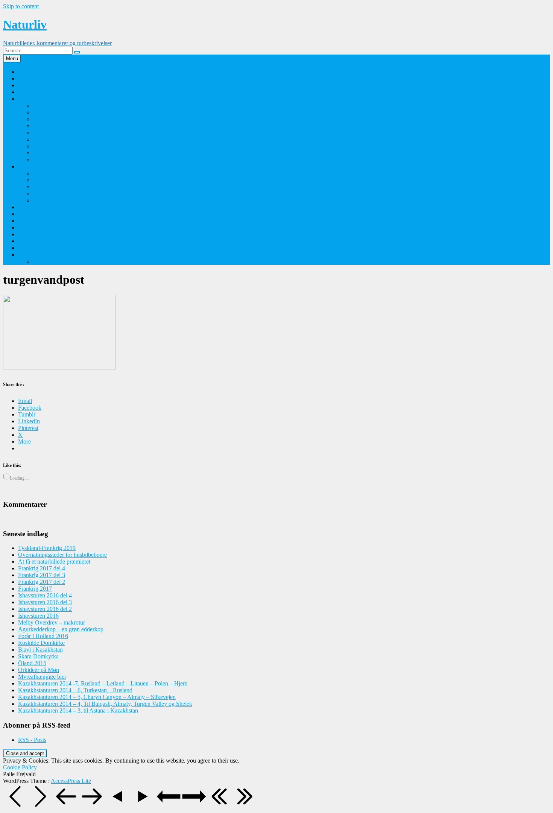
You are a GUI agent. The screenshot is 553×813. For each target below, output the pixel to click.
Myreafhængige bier (42, 676)
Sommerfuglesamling (43, 99)
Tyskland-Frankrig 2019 (62, 261)
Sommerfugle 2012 (56, 132)
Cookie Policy (20, 767)
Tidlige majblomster (56, 180)
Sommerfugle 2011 (55, 139)
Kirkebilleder (33, 234)
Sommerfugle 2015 (56, 112)
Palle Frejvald (34, 71)
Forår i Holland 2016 (43, 636)
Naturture (29, 227)
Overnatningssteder (41, 207)
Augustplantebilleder (57, 187)
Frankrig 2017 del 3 (41, 575)
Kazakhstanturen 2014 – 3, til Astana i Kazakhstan (78, 710)
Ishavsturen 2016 (38, 615)
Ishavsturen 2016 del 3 (45, 602)
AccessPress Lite (71, 781)
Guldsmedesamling (41, 92)
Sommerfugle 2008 (56, 160)
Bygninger (30, 220)
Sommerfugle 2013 (56, 126)
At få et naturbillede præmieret (54, 561)
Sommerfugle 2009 (56, 153)
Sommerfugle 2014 (56, 119)
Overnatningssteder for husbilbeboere (62, 555)
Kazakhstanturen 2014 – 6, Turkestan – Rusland (75, 690)
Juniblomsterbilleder (57, 200)
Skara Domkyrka (38, 656)
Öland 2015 (32, 663)
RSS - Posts (32, 740)
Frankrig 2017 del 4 (41, 568)
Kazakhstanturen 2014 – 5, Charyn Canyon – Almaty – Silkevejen (97, 697)
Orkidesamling (35, 85)
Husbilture (30, 254)
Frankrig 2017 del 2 (41, 582)
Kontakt (27, 78)
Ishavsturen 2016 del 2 (45, 609)
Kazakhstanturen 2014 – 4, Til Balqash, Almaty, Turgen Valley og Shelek (105, 704)
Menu (12, 58)
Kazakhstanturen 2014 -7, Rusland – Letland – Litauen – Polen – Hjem (102, 683)
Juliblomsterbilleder (56, 193)
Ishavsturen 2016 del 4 (45, 595)
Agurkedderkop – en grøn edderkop (60, 629)
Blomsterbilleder (37, 166)
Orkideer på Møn (53, 173)
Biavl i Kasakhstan (40, 649)
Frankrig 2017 (35, 588)
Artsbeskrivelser (37, 248)
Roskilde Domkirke (41, 643)
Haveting (29, 241)
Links (25, 214)
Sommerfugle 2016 (56, 105)
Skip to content (21, 6)
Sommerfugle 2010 (56, 146)
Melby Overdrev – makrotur (51, 622)
